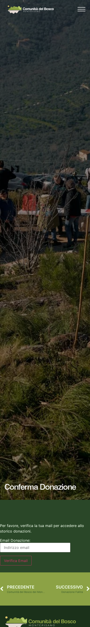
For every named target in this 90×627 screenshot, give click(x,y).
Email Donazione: (15, 540)
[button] (81, 10)
